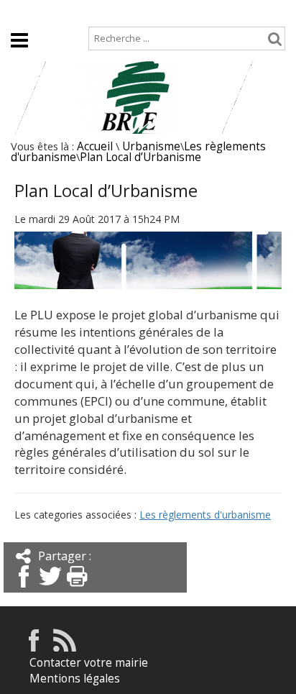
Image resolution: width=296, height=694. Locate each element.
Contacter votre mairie (88, 662)
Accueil (27, 12)
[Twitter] (50, 588)
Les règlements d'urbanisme (205, 514)
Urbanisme (151, 146)
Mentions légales (74, 678)
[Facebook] (23, 588)
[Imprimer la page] (76, 588)
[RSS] (64, 647)
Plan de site (93, 12)
